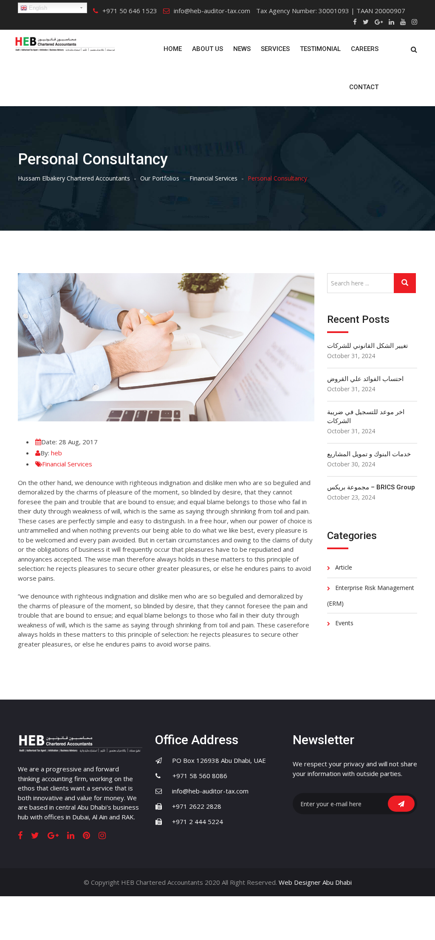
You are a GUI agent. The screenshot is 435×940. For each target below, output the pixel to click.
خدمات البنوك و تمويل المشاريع (369, 454)
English (37, 8)
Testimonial (320, 49)
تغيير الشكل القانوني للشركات (367, 346)
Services (275, 49)
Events (344, 623)
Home (173, 49)
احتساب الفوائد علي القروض (365, 379)
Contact (364, 87)
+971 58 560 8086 (194, 775)
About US (207, 49)
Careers (365, 49)
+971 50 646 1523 (129, 10)
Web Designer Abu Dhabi (315, 882)
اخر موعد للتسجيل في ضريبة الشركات (365, 416)
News (242, 49)
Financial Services (67, 464)
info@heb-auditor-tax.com (212, 10)
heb (56, 453)
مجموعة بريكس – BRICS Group (371, 487)
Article (343, 567)
